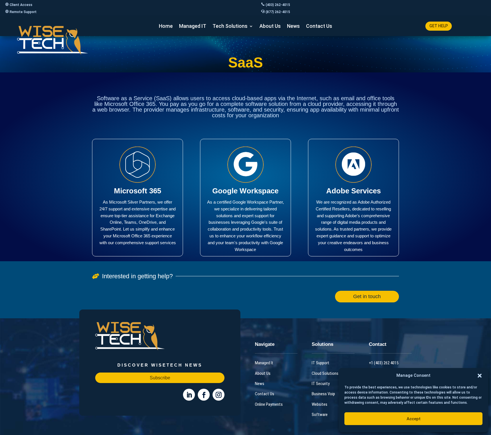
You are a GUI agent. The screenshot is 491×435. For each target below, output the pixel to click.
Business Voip (323, 393)
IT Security (321, 383)
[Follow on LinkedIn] (189, 395)
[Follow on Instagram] (218, 395)
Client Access (21, 5)
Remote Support (23, 12)
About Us (270, 26)
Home (166, 26)
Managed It (264, 362)
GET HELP (438, 26)
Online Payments (269, 404)
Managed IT (192, 26)
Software (320, 414)
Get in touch (367, 296)
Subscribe (160, 377)
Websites (319, 404)
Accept (414, 418)
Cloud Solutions (325, 373)
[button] (479, 375)
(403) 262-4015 (278, 5)
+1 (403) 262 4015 (383, 362)
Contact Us (319, 26)
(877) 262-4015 (278, 12)
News (293, 26)
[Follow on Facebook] (204, 395)
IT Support (320, 362)
